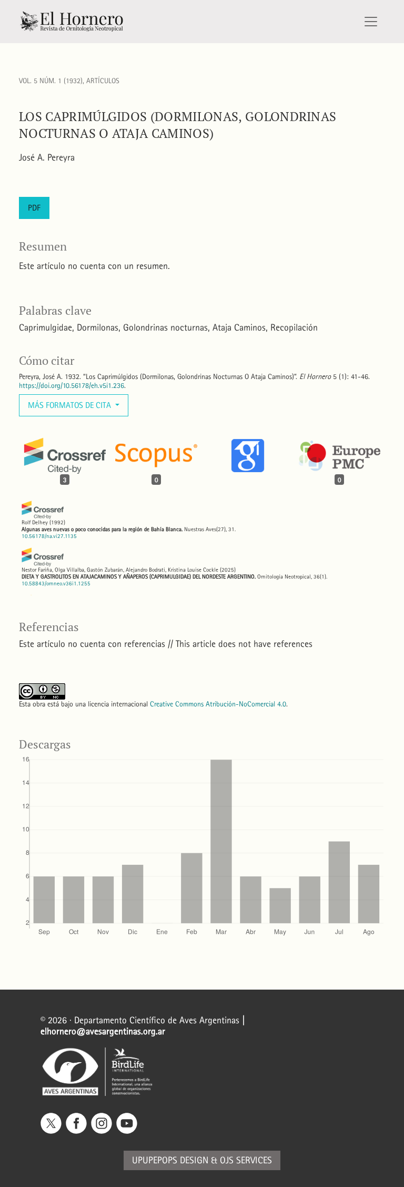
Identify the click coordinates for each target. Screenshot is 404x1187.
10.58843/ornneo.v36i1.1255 (56, 583)
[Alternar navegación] (371, 22)
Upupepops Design (170, 1160)
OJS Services (246, 1160)
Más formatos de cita (70, 405)
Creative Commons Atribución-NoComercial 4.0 (218, 704)
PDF (34, 208)
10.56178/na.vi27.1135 (49, 536)
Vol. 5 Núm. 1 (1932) (51, 80)
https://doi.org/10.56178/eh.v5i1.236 (71, 385)
